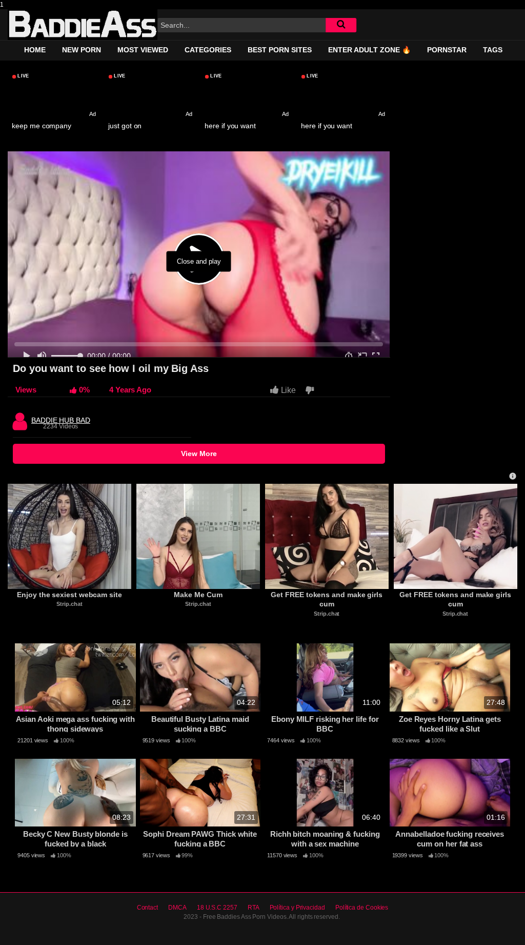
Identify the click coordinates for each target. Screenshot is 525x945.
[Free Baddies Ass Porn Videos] (82, 24)
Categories (208, 50)
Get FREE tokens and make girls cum (328, 599)
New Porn (81, 50)
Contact (147, 907)
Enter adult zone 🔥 (369, 50)
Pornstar (447, 50)
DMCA (177, 907)
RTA (253, 907)
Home (35, 50)
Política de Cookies (361, 907)
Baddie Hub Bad (60, 417)
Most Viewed (142, 50)
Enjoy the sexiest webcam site (69, 594)
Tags (492, 50)
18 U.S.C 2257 (217, 907)
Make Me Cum (198, 594)
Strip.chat (69, 604)
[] (341, 25)
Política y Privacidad (297, 907)
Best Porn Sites (280, 50)
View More (199, 453)
